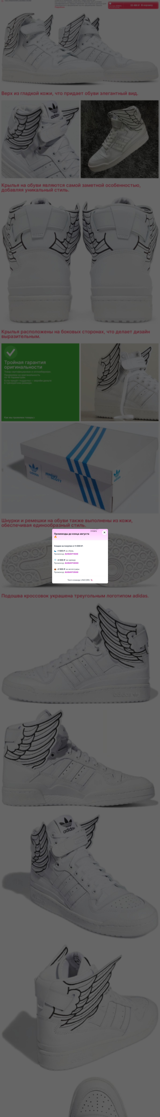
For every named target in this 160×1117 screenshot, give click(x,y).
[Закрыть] (104, 532)
